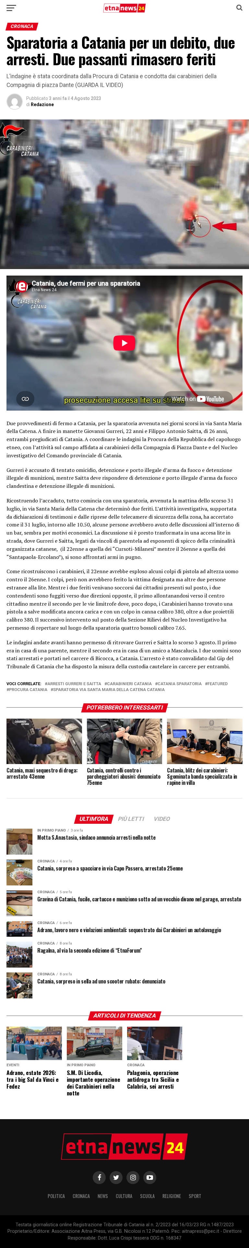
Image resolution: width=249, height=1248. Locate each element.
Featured (218, 684)
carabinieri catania (129, 684)
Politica (56, 1195)
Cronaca (81, 1195)
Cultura (124, 1195)
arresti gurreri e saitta (74, 684)
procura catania (28, 690)
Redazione (42, 104)
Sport (195, 1195)
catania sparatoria (180, 684)
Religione (171, 1195)
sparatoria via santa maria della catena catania (109, 690)
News (103, 1195)
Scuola (147, 1195)
